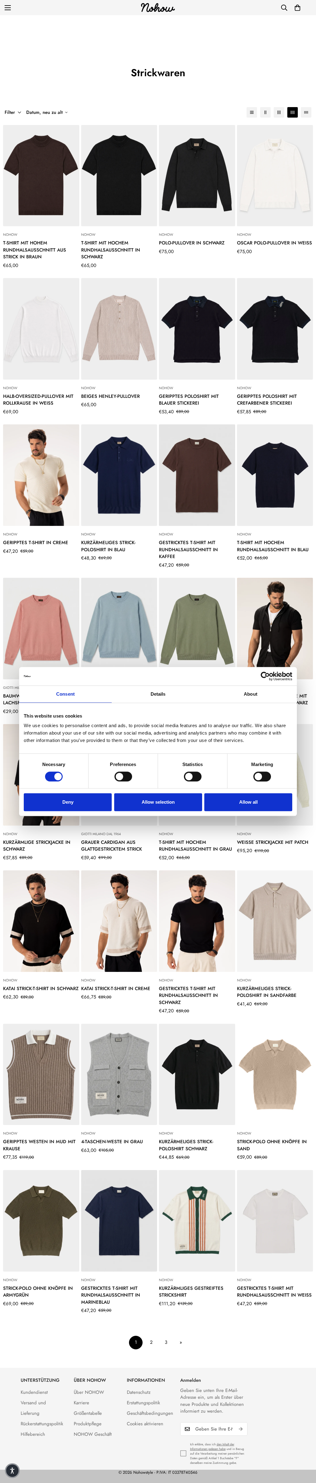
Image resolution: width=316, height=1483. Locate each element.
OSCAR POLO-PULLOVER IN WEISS (274, 243)
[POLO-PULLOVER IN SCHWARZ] (197, 176)
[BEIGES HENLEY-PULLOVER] (119, 329)
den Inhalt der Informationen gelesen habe (212, 1446)
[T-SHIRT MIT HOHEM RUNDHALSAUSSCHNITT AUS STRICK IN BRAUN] (41, 176)
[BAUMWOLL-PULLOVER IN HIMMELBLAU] (119, 628)
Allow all (248, 802)
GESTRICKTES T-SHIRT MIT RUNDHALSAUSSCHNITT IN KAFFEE (188, 549)
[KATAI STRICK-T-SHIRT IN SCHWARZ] (41, 921)
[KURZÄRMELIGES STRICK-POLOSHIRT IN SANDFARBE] (275, 921)
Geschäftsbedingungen (150, 1413)
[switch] (123, 776)
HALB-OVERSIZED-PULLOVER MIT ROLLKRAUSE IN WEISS (38, 400)
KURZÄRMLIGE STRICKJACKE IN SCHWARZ (36, 846)
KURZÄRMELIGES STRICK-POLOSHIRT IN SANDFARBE (267, 992)
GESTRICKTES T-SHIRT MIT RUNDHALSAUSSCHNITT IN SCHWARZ (188, 995)
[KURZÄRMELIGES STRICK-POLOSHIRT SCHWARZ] (197, 1074)
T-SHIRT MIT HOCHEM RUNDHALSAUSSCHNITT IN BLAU (273, 546)
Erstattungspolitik (143, 1402)
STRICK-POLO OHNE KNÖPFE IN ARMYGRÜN (38, 1292)
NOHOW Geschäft (93, 1434)
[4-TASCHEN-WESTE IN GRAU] (119, 1074)
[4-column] (292, 112)
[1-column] (252, 112)
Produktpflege (88, 1423)
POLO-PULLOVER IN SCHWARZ (192, 243)
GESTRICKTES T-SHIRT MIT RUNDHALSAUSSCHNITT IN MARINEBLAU (110, 1295)
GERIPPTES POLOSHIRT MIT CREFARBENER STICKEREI (267, 400)
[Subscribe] (240, 1429)
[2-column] (265, 112)
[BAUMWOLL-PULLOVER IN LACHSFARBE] (41, 628)
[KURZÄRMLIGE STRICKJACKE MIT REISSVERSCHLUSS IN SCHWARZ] (275, 628)
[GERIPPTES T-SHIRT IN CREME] (41, 475)
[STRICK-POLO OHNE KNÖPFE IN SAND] (275, 1074)
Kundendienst (34, 1392)
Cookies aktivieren (145, 1423)
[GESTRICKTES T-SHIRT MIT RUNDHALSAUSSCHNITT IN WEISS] (275, 1221)
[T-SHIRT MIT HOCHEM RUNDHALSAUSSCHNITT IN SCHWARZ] (119, 176)
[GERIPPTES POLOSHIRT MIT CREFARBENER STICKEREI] (275, 329)
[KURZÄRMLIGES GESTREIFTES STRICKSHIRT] (197, 1221)
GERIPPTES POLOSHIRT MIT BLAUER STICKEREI (189, 400)
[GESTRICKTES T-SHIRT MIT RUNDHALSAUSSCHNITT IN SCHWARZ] (197, 921)
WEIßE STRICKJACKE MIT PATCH (272, 842)
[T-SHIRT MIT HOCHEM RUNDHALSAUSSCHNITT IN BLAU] (275, 475)
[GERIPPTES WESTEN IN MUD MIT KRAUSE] (41, 1074)
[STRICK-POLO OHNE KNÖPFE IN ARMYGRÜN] (41, 1221)
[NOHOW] (158, 7)
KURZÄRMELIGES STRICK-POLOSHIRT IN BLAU (108, 546)
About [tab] (250, 694)
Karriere (81, 1402)
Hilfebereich (33, 1434)
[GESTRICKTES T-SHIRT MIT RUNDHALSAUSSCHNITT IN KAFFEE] (197, 475)
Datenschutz (139, 1392)
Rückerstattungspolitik (42, 1423)
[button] (297, 8)
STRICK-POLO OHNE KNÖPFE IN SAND (272, 1145)
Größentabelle (88, 1413)
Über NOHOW (89, 1392)
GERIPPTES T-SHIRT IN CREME (35, 542)
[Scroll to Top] (304, 1449)
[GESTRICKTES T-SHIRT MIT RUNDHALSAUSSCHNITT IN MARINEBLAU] (119, 1221)
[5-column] (306, 112)
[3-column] (279, 112)
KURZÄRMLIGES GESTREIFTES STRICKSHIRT (191, 1292)
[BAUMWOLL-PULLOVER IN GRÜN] (197, 628)
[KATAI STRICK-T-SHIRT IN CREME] (119, 921)
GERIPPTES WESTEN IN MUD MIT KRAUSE (39, 1145)
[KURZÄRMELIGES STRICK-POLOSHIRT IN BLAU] (119, 475)
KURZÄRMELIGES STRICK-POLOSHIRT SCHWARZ (186, 1145)
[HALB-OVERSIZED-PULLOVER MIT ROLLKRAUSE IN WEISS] (41, 329)
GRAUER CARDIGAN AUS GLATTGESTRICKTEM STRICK (111, 846)
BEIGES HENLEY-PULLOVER (110, 396)
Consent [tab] (65, 694)
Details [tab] (158, 694)
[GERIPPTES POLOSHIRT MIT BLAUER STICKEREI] (197, 329)
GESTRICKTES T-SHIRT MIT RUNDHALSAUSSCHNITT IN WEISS (274, 1292)
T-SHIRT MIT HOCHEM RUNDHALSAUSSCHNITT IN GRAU (195, 846)
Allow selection (158, 802)
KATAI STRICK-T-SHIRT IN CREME (115, 988)
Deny (67, 802)
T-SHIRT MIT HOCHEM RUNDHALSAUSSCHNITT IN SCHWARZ (110, 250)
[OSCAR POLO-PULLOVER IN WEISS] (275, 176)
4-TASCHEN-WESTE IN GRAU (112, 1141)
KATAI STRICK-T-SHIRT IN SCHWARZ (41, 988)
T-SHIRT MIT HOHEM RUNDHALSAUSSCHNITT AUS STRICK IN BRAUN (34, 250)
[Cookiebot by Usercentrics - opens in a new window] (265, 676)
